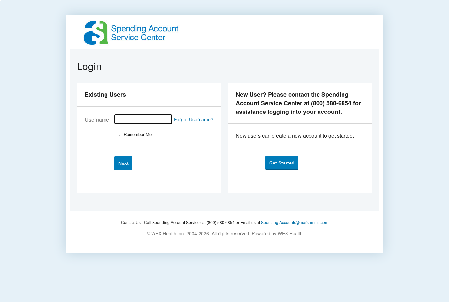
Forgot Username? (193, 119)
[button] (123, 163)
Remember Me (136, 134)
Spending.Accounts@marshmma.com (294, 222)
